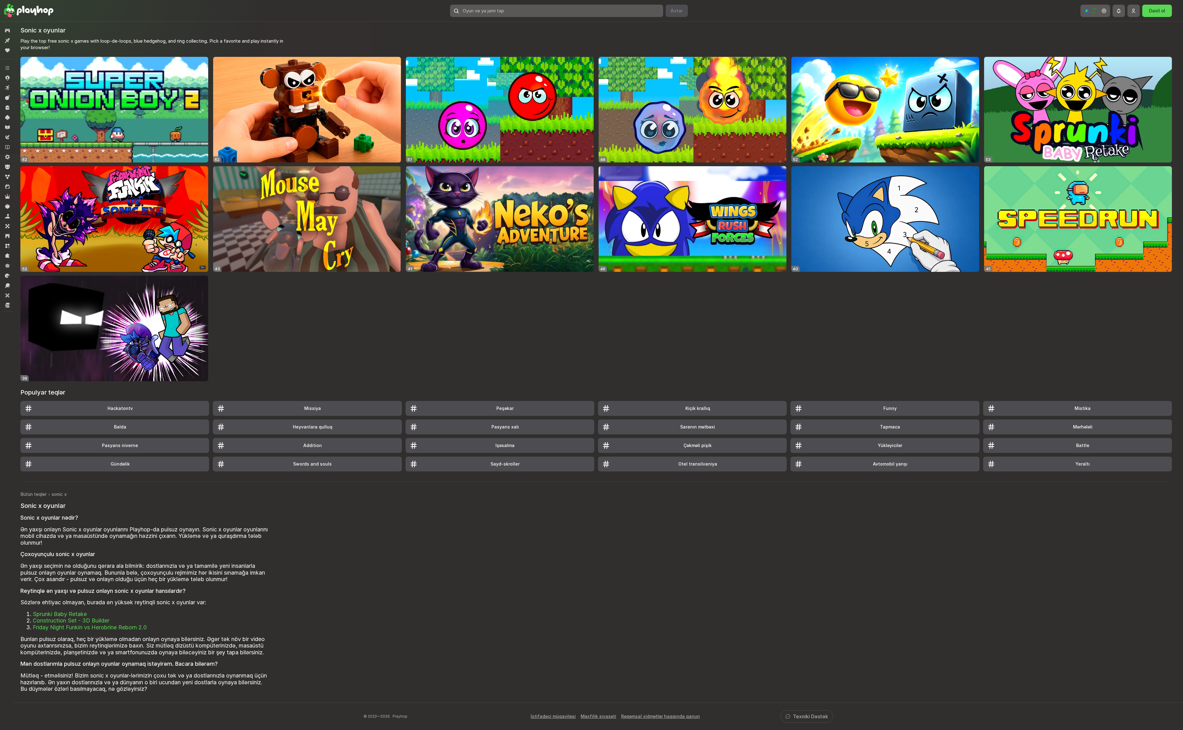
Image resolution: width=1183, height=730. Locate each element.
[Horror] (7, 107)
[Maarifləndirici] (7, 127)
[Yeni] (7, 40)
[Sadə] (7, 206)
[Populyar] (7, 50)
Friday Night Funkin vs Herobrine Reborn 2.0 (90, 627)
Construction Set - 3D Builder (71, 620)
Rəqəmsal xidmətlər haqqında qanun (660, 716)
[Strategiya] (7, 236)
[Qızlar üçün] (7, 187)
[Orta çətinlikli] (7, 157)
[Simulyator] (7, 216)
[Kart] (7, 117)
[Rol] (7, 196)
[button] (1095, 11)
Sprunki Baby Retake (60, 614)
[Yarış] (7, 276)
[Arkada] (7, 88)
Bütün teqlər (33, 494)
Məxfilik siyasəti (598, 716)
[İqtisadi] (7, 305)
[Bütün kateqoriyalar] (7, 68)
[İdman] (7, 285)
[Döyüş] (7, 98)
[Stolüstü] (7, 226)
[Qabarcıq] (7, 177)
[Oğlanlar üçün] (7, 167)
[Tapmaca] (7, 256)
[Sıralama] (7, 246)
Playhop (400, 716)
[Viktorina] (7, 266)
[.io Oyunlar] (7, 78)
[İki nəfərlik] (7, 295)
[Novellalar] (7, 147)
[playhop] (28, 11)
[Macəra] (7, 137)
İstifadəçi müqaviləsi (553, 716)
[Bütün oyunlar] (7, 31)
